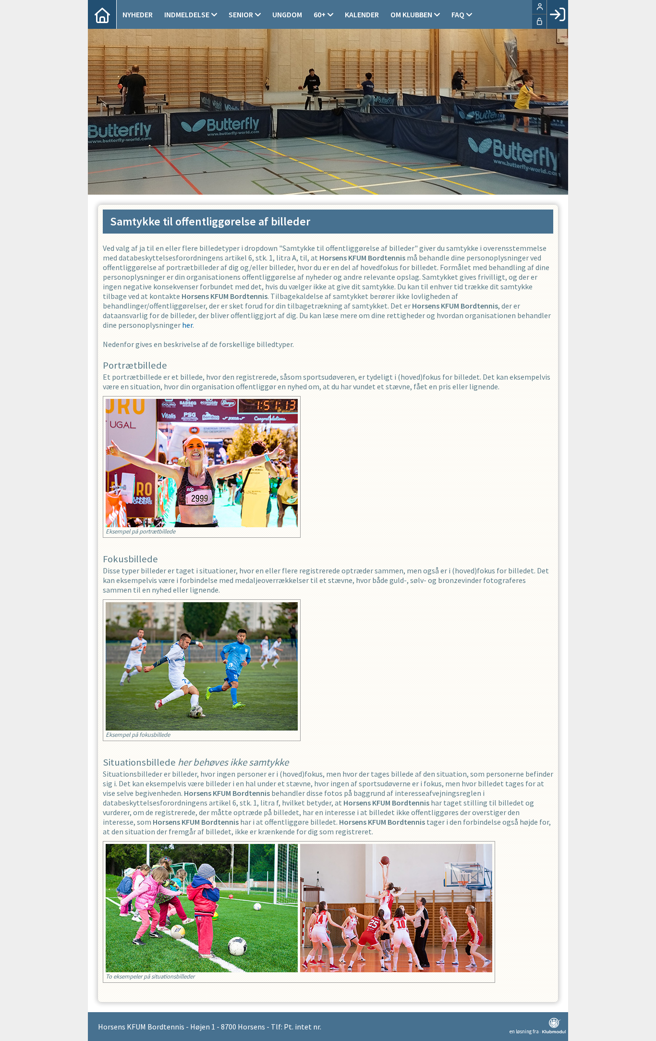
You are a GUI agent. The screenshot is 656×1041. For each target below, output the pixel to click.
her (187, 325)
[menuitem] (102, 14)
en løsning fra (525, 1031)
